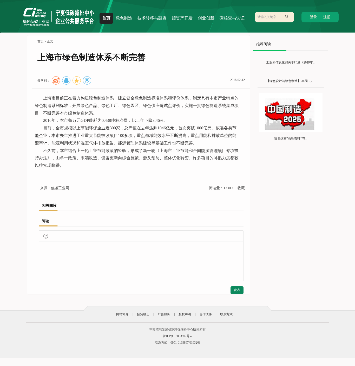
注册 (327, 17)
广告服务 (164, 314)
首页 (106, 18)
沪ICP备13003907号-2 (177, 336)
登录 (313, 17)
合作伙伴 (205, 314)
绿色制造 (124, 18)
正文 (50, 41)
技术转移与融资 (152, 18)
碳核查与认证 (232, 18)
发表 (237, 290)
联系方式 (226, 314)
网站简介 (122, 314)
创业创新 (206, 18)
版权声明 (185, 314)
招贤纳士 (143, 314)
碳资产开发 (182, 18)
